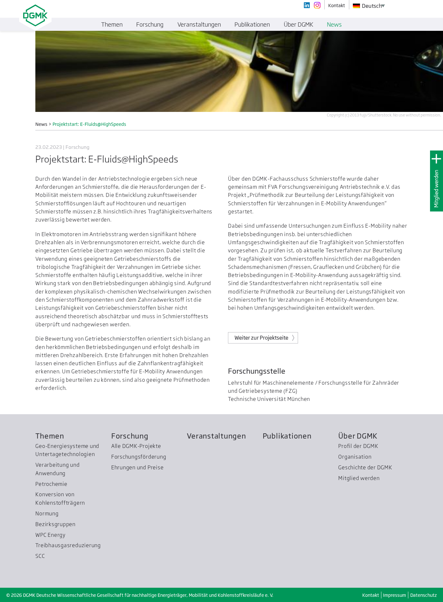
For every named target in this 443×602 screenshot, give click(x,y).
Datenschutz (423, 595)
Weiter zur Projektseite (261, 337)
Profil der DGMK (358, 446)
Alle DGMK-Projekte (136, 446)
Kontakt (370, 595)
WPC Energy (50, 535)
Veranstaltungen (216, 435)
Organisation (354, 456)
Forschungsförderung (138, 456)
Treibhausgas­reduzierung (68, 545)
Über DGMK (357, 435)
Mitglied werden (436, 189)
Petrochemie (51, 484)
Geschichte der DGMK (365, 467)
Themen (49, 435)
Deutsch (371, 6)
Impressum (394, 595)
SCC (40, 556)
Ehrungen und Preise (137, 467)
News (334, 24)
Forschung (130, 435)
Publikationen (287, 435)
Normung (46, 513)
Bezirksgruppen (55, 524)
